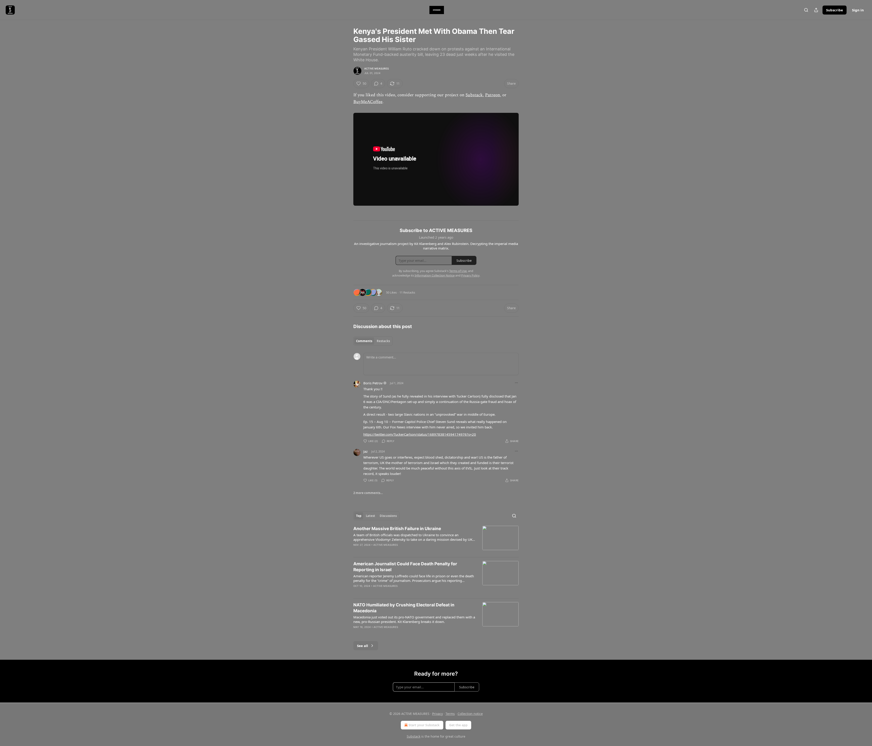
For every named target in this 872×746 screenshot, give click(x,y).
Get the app (458, 725)
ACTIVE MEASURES (376, 68)
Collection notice (470, 713)
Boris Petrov (373, 383)
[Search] (806, 10)
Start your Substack (424, 725)
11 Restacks (407, 292)
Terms (450, 713)
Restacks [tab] (383, 341)
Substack (474, 95)
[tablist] (373, 341)
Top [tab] (358, 516)
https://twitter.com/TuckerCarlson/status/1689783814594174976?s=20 (419, 434)
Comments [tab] (364, 341)
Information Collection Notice (435, 275)
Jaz (365, 451)
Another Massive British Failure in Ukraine (397, 528)
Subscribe (834, 10)
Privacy (437, 713)
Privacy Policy (470, 275)
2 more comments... (368, 493)
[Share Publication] (816, 10)
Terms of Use (458, 271)
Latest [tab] (370, 516)
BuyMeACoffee (367, 102)
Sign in (858, 10)
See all (362, 645)
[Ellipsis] (516, 382)
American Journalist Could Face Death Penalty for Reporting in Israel (405, 566)
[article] (436, 539)
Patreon (492, 95)
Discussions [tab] (388, 516)
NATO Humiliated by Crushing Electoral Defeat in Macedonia (403, 607)
